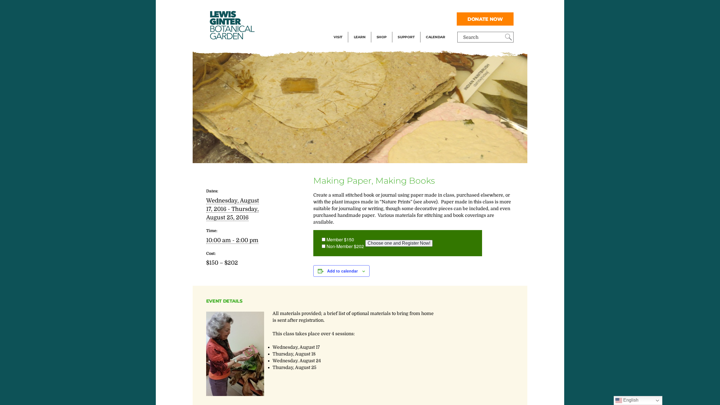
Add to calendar (342, 271)
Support (406, 37)
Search (470, 37)
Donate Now (485, 19)
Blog (358, 29)
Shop (382, 37)
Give (402, 18)
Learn (360, 37)
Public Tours (367, 7)
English (630, 400)
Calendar (435, 37)
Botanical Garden (232, 25)
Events (341, 18)
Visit (338, 37)
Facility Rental (349, 7)
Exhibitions (346, 29)
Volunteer (407, 29)
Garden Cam (367, 18)
